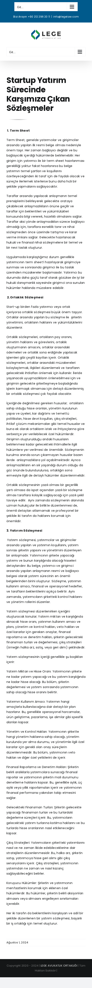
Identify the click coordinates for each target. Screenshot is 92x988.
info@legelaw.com (66, 16)
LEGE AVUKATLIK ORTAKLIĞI (59, 966)
